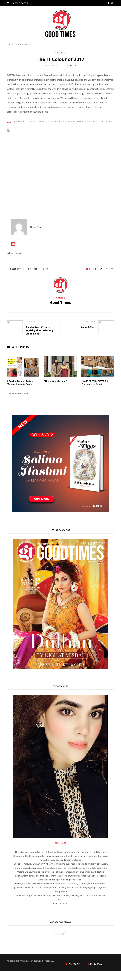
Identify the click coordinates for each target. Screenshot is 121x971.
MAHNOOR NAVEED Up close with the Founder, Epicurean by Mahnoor (58, 3)
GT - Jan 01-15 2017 (38, 269)
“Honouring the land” (55, 381)
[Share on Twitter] (101, 269)
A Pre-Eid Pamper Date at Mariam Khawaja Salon (21, 383)
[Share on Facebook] (95, 269)
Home (8, 44)
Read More (60, 843)
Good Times (60, 302)
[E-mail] (13, 244)
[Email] (111, 269)
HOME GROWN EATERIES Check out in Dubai (94, 383)
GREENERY (15, 269)
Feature (61, 53)
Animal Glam (88, 327)
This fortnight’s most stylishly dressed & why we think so (40, 330)
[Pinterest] (106, 269)
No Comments (69, 65)
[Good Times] (60, 23)
